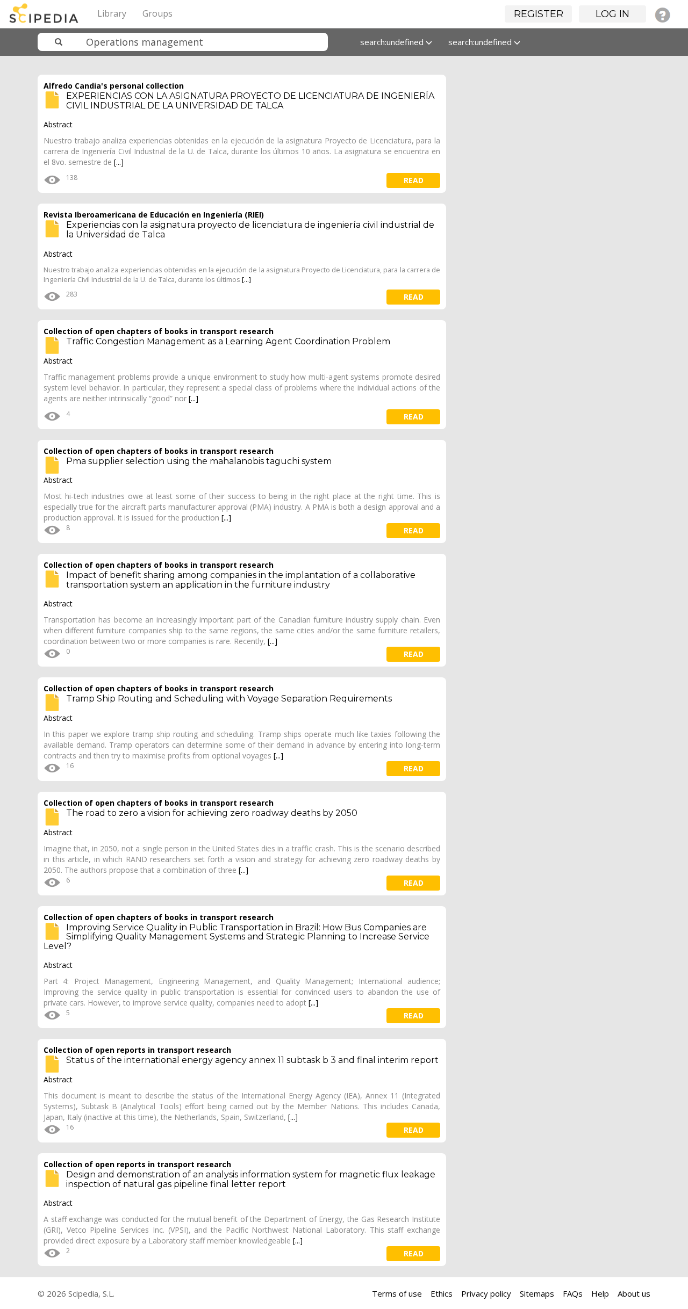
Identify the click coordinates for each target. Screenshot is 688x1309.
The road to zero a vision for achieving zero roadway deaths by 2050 (211, 813)
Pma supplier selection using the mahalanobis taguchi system (199, 461)
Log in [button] (612, 14)
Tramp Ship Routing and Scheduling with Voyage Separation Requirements (229, 698)
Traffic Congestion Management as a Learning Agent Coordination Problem (228, 341)
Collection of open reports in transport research (137, 1050)
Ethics (442, 1293)
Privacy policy (486, 1293)
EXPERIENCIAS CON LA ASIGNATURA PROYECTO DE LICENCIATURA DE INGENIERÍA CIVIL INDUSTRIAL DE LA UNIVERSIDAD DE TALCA (250, 101)
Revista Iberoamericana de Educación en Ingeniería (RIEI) (154, 214)
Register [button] (538, 14)
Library (111, 13)
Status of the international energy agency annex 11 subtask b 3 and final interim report (252, 1060)
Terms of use (397, 1293)
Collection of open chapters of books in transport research (159, 331)
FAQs (573, 1293)
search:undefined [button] (393, 42)
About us (634, 1293)
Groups (157, 13)
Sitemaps (537, 1293)
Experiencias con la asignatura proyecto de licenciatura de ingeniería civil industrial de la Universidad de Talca (250, 230)
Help (600, 1293)
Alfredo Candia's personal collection (114, 86)
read (414, 180)
